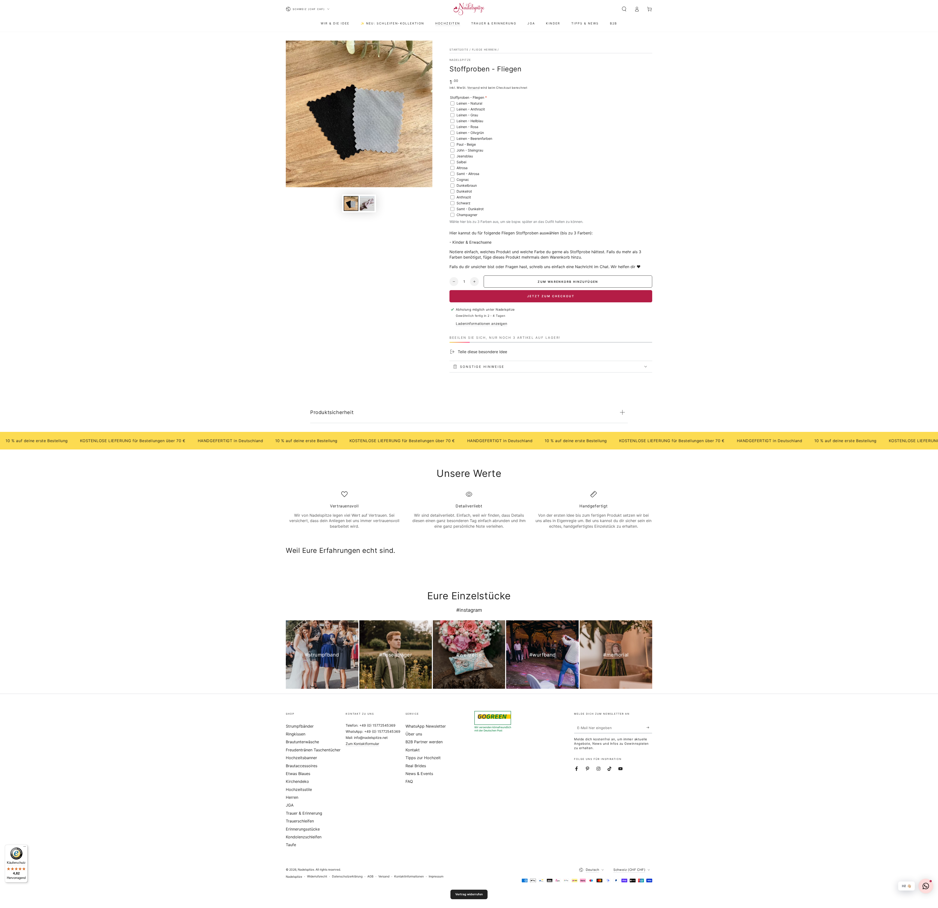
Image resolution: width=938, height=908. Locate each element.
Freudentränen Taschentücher (313, 749)
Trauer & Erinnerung (304, 813)
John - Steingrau (470, 150)
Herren (292, 797)
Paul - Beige (466, 144)
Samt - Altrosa (468, 174)
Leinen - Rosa (467, 127)
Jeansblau (465, 156)
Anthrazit (464, 197)
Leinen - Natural (469, 103)
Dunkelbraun (467, 185)
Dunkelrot (464, 191)
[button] (624, 9)
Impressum (436, 876)
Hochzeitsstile (299, 789)
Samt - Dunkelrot (470, 209)
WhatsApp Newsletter (425, 726)
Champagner (467, 215)
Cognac (463, 179)
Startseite (459, 49)
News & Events (419, 773)
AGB (370, 876)
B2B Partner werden (424, 741)
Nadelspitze (460, 60)
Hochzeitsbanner (301, 757)
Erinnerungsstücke (303, 829)
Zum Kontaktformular (362, 744)
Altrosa (462, 168)
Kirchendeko (297, 781)
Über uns (413, 734)
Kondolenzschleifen (303, 836)
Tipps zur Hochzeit (423, 757)
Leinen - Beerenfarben (474, 138)
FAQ (409, 781)
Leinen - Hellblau (470, 121)
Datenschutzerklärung (347, 876)
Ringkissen (295, 734)
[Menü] (25, 848)
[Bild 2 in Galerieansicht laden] (367, 203)
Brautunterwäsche (302, 741)
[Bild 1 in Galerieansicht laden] (351, 203)
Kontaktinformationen (409, 876)
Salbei (461, 162)
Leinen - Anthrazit (471, 109)
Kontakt (412, 749)
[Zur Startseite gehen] (469, 9)
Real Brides (415, 765)
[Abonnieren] (649, 727)
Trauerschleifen (300, 821)
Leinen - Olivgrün (470, 133)
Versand (473, 87)
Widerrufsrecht (317, 876)
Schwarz (463, 203)
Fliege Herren (484, 49)
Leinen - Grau (467, 115)
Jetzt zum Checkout (551, 296)
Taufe (291, 844)
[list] (469, 510)
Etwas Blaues (298, 773)
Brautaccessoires (301, 765)
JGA (290, 805)
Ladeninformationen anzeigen (481, 323)
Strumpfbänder (300, 726)
